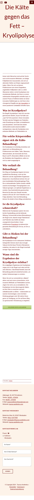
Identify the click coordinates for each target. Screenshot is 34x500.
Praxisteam (14, 224)
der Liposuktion (23, 103)
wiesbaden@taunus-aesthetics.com (18, 420)
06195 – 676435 (11, 400)
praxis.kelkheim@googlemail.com (17, 402)
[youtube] (5, 2)
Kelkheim (7, 436)
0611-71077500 (13, 417)
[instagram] (1, 2)
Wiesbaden (8, 438)
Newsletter (12, 487)
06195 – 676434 (13, 397)
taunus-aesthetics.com (16, 404)
